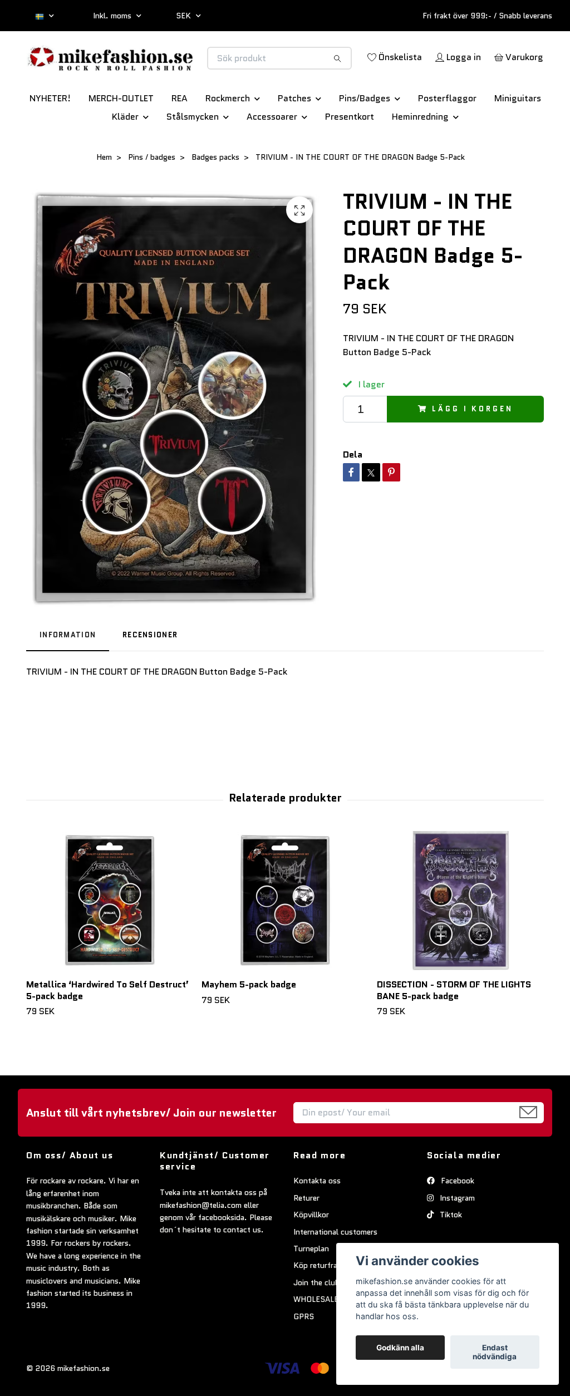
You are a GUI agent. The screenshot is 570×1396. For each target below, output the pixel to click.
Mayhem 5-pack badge (249, 1015)
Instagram (456, 1228)
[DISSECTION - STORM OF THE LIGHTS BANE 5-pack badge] (460, 931)
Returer (306, 1228)
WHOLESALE (315, 1330)
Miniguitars (517, 129)
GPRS (303, 1347)
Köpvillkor (311, 1245)
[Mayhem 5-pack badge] (285, 931)
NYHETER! (50, 129)
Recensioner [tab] (150, 666)
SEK (184, 15)
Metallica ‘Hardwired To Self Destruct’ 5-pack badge (107, 1021)
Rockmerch (227, 129)
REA (179, 129)
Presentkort (349, 147)
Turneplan (311, 1279)
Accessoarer (272, 147)
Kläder (125, 147)
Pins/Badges (364, 129)
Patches (294, 129)
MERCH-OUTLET (121, 129)
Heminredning (420, 147)
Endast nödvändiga (495, 1352)
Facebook (456, 1211)
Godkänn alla (400, 1347)
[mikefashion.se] (156, 66)
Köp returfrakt (319, 1296)
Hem (104, 188)
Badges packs (215, 188)
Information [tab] (68, 666)
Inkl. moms (113, 15)
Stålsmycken (192, 147)
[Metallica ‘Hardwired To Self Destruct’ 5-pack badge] (109, 931)
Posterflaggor (447, 129)
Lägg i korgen (472, 439)
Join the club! (317, 1313)
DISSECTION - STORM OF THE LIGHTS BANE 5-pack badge (454, 1021)
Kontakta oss (317, 1211)
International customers (335, 1262)
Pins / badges (151, 188)
